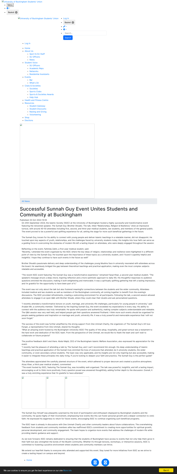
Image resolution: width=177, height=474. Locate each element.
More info (67, 470)
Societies (34, 88)
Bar (31, 80)
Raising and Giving (38, 111)
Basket (11, 12)
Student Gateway (37, 106)
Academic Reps (37, 68)
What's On (34, 83)
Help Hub (34, 97)
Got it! (166, 470)
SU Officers (35, 57)
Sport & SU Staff (37, 54)
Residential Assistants (39, 74)
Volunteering (35, 114)
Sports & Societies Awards (42, 94)
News (32, 59)
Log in (66, 18)
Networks (34, 71)
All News (26, 201)
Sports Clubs (35, 91)
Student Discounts (38, 109)
